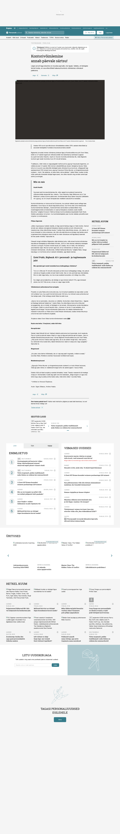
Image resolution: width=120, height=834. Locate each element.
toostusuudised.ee (65, 28)
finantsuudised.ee (76, 28)
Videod (37, 37)
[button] (33, 665)
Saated (66, 516)
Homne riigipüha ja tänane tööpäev (77, 492)
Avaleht (8, 37)
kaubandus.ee (43, 28)
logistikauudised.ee (99, 28)
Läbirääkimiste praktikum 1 (96, 567)
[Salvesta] (55, 459)
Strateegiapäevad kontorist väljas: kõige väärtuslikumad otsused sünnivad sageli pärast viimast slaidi (31, 463)
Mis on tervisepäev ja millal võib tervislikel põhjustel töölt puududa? (101, 242)
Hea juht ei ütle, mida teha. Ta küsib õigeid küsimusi (83, 468)
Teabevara (44, 37)
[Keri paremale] (87, 426)
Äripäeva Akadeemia (43, 565)
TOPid (51, 37)
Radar (67, 37)
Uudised (20, 480)
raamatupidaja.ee (33, 28)
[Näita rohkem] (106, 28)
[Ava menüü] (14, 28)
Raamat (66, 465)
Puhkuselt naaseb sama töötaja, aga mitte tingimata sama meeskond (71, 639)
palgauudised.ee (23, 28)
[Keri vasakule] (48, 426)
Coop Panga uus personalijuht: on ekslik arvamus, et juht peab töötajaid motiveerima (100, 611)
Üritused (23, 37)
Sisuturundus (59, 37)
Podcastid (30, 37)
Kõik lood (16, 37)
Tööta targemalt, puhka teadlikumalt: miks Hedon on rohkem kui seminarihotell (102, 265)
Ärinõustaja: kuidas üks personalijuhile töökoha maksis (15, 639)
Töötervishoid (35, 407)
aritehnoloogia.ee (87, 28)
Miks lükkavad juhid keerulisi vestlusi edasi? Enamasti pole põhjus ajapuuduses (72, 611)
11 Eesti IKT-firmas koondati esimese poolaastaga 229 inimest (101, 230)
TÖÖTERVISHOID (36, 43)
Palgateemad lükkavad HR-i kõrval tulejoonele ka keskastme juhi (100, 254)
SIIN (68, 318)
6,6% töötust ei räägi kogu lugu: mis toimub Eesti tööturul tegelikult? (43, 639)
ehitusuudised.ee (53, 28)
